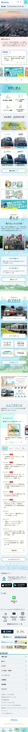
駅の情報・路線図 (7, 100)
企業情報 (3, 679)
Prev (6, 252)
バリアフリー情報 (7, 110)
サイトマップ (4, 710)
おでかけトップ (14, 362)
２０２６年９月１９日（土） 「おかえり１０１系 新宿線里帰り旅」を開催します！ (14, 58)
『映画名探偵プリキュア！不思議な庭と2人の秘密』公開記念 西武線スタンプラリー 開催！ (14, 486)
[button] (10, 35)
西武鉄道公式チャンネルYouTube (14, 618)
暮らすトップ (13, 279)
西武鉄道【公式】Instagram (23, 618)
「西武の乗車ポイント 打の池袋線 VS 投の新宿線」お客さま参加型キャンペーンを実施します (14, 466)
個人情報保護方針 (5, 699)
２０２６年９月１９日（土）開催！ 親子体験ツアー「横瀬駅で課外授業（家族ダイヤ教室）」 (14, 533)
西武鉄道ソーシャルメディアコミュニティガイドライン (14, 708)
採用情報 (3, 684)
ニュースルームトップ (14, 559)
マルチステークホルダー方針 (8, 702)
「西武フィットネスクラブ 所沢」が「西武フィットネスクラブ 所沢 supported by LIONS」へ (13, 523)
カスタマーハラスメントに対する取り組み (11, 705)
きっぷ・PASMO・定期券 (20, 100)
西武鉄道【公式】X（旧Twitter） (5, 619)
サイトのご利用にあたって (7, 713)
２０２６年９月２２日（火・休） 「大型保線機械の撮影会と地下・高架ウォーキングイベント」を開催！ (14, 476)
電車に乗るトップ (13, 170)
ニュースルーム (5, 675)
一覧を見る (14, 550)
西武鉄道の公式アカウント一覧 (14, 624)
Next (21, 252)
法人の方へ (4, 689)
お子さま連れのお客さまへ (20, 110)
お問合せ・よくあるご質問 (7, 694)
